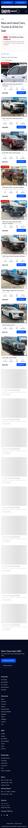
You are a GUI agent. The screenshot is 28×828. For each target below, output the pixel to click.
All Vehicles (4, 679)
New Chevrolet (5, 687)
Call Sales (8, 2)
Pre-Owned (4, 684)
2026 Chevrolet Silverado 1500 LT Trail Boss (12, 85)
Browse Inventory (7, 665)
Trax (2, 724)
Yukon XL (3, 749)
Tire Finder (4, 760)
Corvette (3, 704)
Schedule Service (5, 758)
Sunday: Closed (5, 785)
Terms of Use (18, 823)
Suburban (3, 714)
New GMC (3, 690)
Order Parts (4, 763)
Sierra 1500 (4, 738)
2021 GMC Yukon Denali (13, 358)
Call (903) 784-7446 (8, 660)
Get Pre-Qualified (5, 770)
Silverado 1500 (5, 709)
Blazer (2, 699)
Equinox (3, 706)
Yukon (2, 746)
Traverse (3, 722)
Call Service (21, 2)
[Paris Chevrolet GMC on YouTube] (7, 815)
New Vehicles (4, 682)
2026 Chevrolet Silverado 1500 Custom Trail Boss (12, 222)
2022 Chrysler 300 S (12, 325)
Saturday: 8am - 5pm (6, 782)
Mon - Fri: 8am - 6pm (6, 780)
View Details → (21, 92)
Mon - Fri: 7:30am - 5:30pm (8, 791)
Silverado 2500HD (6, 711)
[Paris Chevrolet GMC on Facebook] (1, 815)
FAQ (2, 768)
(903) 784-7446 (5, 807)
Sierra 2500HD (5, 741)
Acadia (3, 733)
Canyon (3, 736)
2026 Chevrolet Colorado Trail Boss (13, 188)
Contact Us (4, 765)
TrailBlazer (3, 719)
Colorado (3, 701)
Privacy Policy (10, 823)
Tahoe (2, 717)
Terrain (3, 743)
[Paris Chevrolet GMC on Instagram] (4, 815)
